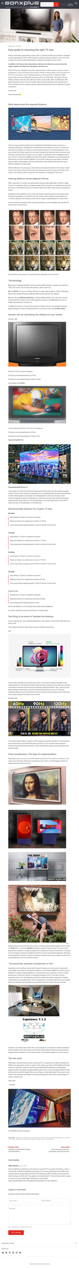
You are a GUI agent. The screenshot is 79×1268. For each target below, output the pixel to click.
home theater (34, 1137)
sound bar (18, 1137)
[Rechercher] (56, 4)
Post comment (16, 1232)
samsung (25, 1139)
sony (42, 1139)
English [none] (70, 4)
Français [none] (63, 4)
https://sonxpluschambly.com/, (55, 1137)
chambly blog (26, 1137)
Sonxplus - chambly (34, 1139)
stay (17, 1139)
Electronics (42, 1137)
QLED (13, 1139)
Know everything (49, 1139)
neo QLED (67, 1137)
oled (10, 1139)
